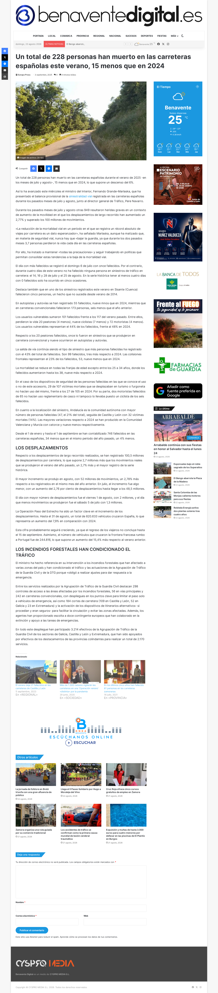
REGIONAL (99, 35)
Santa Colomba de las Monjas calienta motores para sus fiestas (187, 495)
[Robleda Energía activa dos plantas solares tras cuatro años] (162, 512)
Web (86, 916)
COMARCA (66, 35)
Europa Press (24, 75)
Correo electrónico (26, 916)
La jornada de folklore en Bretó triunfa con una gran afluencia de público (34, 792)
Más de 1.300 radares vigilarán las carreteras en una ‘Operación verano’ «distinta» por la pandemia (79, 688)
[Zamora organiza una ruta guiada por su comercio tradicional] (36, 815)
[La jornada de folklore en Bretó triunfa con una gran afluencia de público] (36, 774)
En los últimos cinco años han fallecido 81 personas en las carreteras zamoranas (124, 688)
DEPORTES (147, 35)
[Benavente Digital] (109, 15)
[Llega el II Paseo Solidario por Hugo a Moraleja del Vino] (81, 774)
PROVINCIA (83, 35)
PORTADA (38, 35)
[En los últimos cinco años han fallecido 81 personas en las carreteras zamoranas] (124, 672)
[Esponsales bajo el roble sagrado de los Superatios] (162, 468)
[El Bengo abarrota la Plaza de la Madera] (162, 483)
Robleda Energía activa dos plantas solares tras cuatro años (187, 511)
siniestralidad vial (81, 196)
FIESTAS (161, 35)
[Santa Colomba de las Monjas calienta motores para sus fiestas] (162, 497)
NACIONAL (115, 35)
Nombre (20, 902)
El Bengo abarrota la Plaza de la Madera (86, 44)
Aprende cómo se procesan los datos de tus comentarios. (89, 937)
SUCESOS (131, 35)
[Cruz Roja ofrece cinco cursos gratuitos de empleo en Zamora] (126, 774)
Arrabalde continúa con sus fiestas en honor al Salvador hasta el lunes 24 (178, 449)
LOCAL (52, 35)
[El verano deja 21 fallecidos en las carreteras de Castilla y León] (36, 672)
